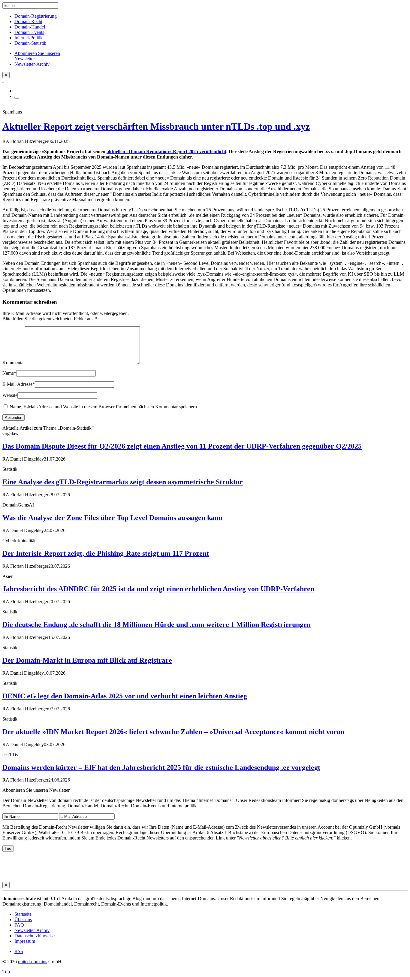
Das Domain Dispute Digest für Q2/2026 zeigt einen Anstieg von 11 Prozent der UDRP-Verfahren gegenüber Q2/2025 (182, 446)
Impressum (24, 941)
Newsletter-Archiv (32, 930)
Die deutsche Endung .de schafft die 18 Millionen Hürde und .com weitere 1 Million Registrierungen (156, 624)
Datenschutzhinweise (34, 935)
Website (9, 395)
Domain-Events (29, 32)
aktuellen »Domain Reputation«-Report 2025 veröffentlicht (166, 151)
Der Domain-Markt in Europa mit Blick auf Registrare (87, 660)
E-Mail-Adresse (18, 384)
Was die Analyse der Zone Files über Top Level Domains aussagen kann (112, 518)
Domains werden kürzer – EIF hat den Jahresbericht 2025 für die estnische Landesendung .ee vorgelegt (161, 767)
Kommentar (13, 362)
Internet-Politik (28, 37)
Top (6, 971)
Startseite (23, 914)
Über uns (23, 919)
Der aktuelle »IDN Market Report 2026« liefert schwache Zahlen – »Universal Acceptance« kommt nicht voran (173, 732)
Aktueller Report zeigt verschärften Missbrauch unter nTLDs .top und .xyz (156, 126)
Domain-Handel (29, 26)
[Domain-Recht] (3, 80)
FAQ (19, 924)
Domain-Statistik (30, 43)
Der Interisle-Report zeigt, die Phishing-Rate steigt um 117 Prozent (105, 553)
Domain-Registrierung (35, 16)
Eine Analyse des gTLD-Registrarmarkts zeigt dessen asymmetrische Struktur (122, 482)
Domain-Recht (28, 21)
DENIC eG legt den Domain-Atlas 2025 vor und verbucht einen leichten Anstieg (124, 696)
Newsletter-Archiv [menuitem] (32, 64)
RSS (18, 951)
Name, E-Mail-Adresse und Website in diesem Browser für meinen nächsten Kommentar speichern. (104, 406)
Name (9, 373)
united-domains (32, 961)
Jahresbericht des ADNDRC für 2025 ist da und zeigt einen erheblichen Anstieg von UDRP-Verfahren (158, 589)
